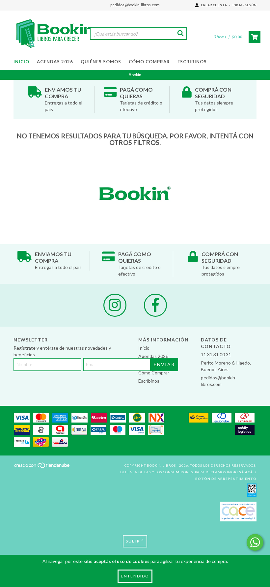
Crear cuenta (214, 5)
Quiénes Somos (101, 61)
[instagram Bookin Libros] (114, 305)
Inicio (21, 61)
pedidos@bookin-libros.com (135, 4)
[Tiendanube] (42, 467)
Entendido (135, 575)
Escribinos (192, 61)
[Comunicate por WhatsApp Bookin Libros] (255, 542)
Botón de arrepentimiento (225, 479)
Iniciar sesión (244, 5)
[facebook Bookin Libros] (155, 305)
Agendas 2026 (55, 61)
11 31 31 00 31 (216, 354)
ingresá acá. (240, 472)
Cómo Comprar (149, 61)
